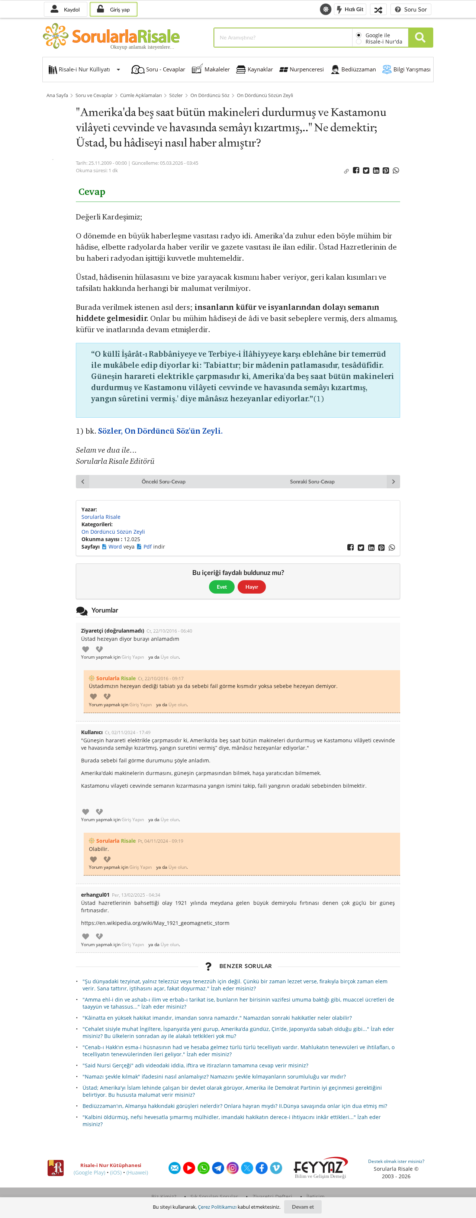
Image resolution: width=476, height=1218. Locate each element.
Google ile (378, 35)
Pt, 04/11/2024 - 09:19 (160, 841)
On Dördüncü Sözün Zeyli (265, 95)
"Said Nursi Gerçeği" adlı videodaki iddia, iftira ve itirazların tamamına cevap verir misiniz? (195, 1065)
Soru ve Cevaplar (94, 95)
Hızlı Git (353, 9)
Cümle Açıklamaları (141, 95)
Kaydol (71, 9)
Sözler (176, 95)
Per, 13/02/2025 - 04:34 (136, 895)
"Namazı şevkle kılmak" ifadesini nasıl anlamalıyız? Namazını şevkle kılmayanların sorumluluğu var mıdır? (214, 1076)
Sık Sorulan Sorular (214, 1196)
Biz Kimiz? (163, 1196)
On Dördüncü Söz (209, 95)
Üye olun (170, 657)
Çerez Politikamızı (217, 1206)
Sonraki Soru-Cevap (312, 481)
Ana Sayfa (57, 95)
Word (116, 546)
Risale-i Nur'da (384, 41)
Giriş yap (119, 9)
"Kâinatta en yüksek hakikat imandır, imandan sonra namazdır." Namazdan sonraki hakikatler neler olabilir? (217, 1017)
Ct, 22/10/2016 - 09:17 (161, 678)
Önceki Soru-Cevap (164, 481)
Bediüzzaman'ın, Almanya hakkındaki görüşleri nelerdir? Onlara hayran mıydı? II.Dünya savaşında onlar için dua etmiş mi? (235, 1105)
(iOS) (116, 1172)
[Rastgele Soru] (378, 9)
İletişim (315, 1196)
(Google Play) (89, 1172)
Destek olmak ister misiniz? (396, 1161)
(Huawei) (137, 1172)
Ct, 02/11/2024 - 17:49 (128, 732)
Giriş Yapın (133, 657)
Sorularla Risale (100, 516)
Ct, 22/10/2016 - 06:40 (169, 631)
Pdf (148, 546)
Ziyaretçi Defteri (272, 1196)
